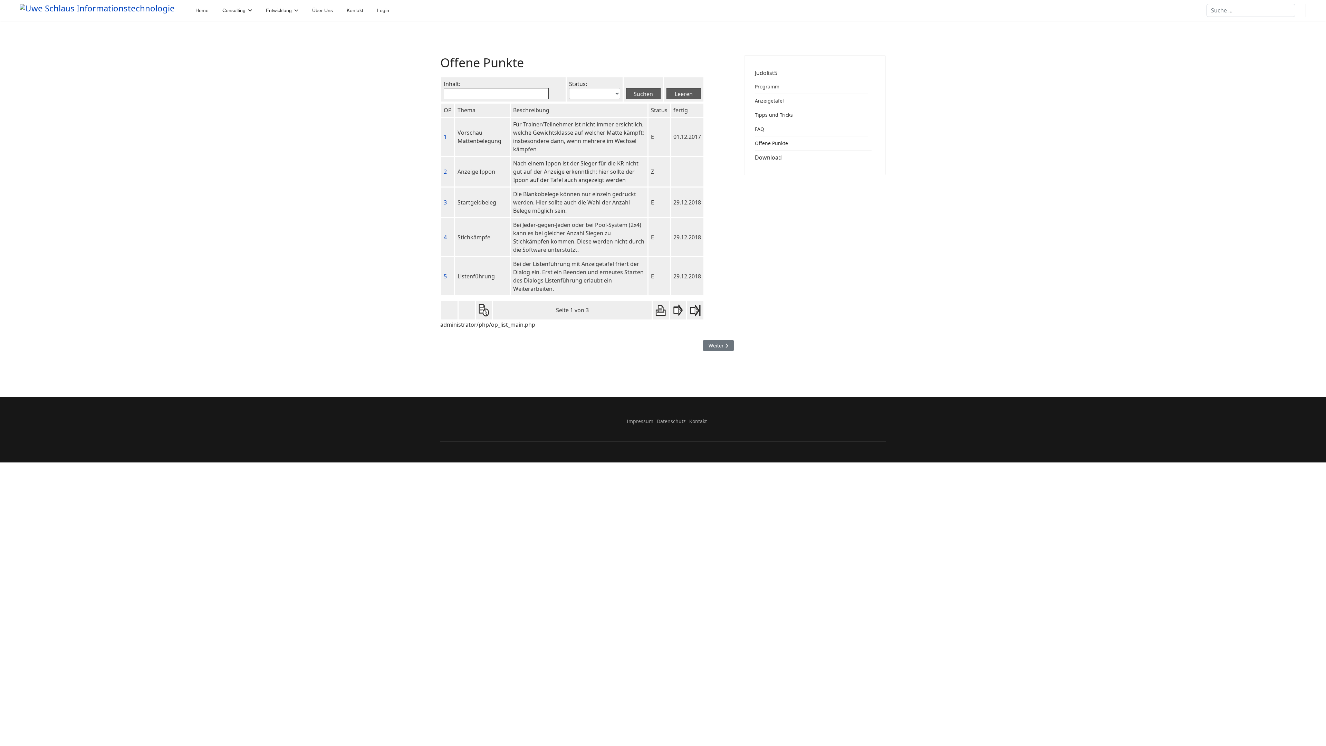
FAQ (759, 129)
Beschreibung (531, 110)
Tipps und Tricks (774, 115)
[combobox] (1251, 10)
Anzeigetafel (769, 100)
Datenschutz (671, 421)
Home (202, 10)
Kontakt (355, 10)
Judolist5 (766, 73)
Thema (466, 110)
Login (383, 10)
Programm (767, 86)
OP (448, 110)
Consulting (234, 10)
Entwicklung (279, 10)
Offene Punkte (771, 143)
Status (659, 110)
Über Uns (322, 10)
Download (768, 157)
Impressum (640, 421)
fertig (680, 110)
